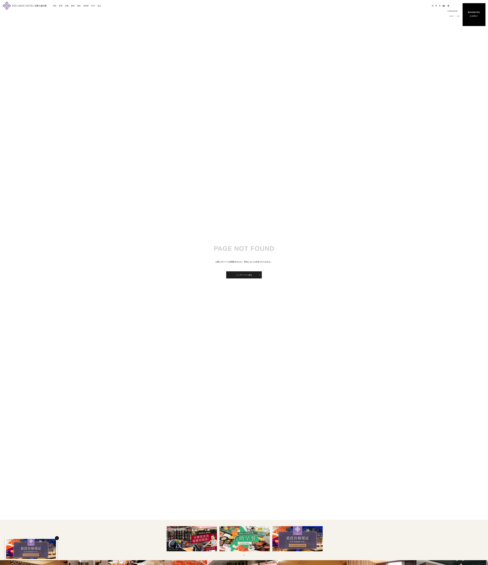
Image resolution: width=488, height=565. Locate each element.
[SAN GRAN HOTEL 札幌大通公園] (25, 6)
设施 (67, 6)
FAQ (93, 6)
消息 (54, 6)
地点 (99, 6)
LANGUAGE (453, 11)
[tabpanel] (191, 538)
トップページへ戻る (244, 275)
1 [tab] (244, 555)
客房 (61, 6)
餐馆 (73, 6)
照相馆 (86, 6)
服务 (79, 6)
